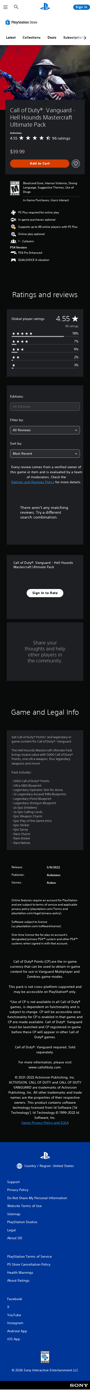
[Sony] (79, 1388)
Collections (32, 37)
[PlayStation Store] (22, 22)
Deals (52, 37)
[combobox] (45, 406)
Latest (11, 37)
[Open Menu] (5, 7)
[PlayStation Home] (45, 7)
